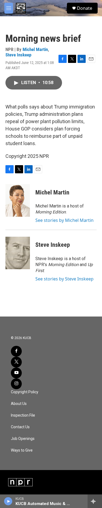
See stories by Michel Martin (64, 220)
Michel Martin (35, 49)
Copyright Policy (24, 392)
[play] (8, 501)
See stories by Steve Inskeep (64, 279)
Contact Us (20, 427)
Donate (84, 8)
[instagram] (16, 383)
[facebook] (16, 351)
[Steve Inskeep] (17, 253)
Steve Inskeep (18, 54)
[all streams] (95, 501)
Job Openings (23, 439)
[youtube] (16, 373)
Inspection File (23, 415)
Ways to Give (22, 450)
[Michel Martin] (17, 200)
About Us (19, 404)
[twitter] (16, 362)
